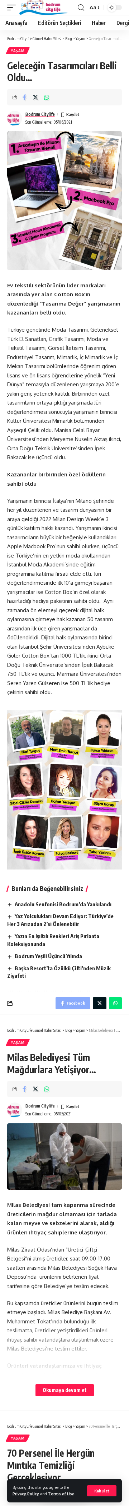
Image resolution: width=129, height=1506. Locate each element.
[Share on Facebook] (24, 97)
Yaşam (18, 51)
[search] (81, 7)
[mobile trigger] (13, 7)
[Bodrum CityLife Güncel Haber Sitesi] (43, 7)
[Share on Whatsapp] (47, 97)
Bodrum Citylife (40, 114)
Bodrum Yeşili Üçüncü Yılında (48, 956)
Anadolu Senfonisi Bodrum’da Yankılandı (63, 904)
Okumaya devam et (65, 1390)
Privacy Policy (26, 1493)
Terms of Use (61, 1493)
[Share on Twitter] (35, 97)
